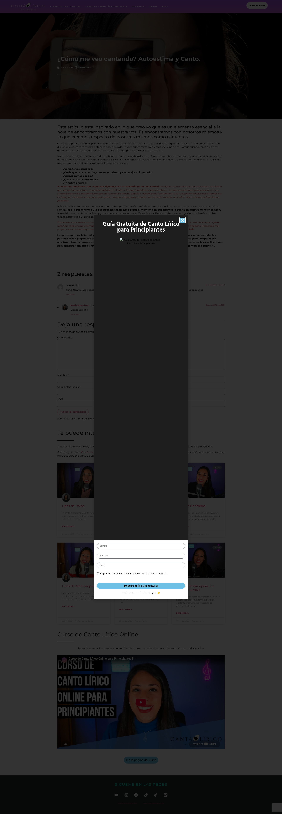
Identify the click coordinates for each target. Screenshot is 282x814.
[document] (141, 407)
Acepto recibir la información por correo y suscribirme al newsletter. (133, 574)
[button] (182, 220)
